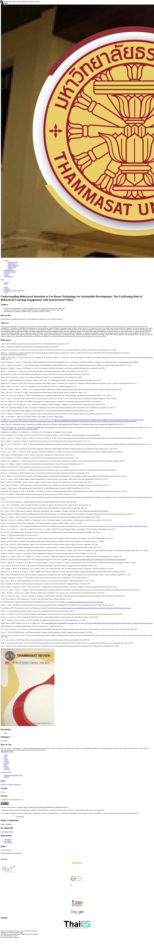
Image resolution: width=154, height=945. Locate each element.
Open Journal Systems (7, 831)
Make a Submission (6, 824)
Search (3, 279)
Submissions (11, 264)
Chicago (6, 761)
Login (6, 284)
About (6, 260)
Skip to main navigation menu (21, 1)
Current (6, 275)
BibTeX (6, 777)
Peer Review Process (10, 272)
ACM (6, 755)
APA (5, 758)
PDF (5, 733)
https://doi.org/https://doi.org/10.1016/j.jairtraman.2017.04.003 (129, 526)
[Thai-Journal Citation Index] (77, 907)
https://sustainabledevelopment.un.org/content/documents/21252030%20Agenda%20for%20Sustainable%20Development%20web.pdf (93, 608)
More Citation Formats (7, 751)
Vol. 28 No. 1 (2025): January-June (14, 290)
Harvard (6, 763)
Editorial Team (12, 267)
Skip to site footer (35, 1)
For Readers (7, 839)
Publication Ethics (9, 270)
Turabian (6, 767)
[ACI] (77, 882)
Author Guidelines (13, 265)
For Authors (7, 841)
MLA (5, 766)
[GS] (77, 914)
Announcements (8, 276)
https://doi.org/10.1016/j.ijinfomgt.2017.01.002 (14, 354)
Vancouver (7, 769)
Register (6, 282)
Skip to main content (6, 1)
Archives (6, 273)
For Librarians (8, 842)
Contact (10, 268)
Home (6, 287)
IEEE (5, 764)
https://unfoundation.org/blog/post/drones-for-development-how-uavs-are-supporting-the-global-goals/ (97, 559)
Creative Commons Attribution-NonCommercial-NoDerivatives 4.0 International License (43, 807)
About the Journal (13, 262)
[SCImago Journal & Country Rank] (11, 853)
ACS (5, 756)
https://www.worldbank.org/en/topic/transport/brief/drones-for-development (82, 602)
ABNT (6, 759)
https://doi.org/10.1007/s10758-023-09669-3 (96, 511)
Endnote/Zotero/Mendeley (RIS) (13, 775)
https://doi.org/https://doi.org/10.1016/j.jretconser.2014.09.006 (20, 429)
